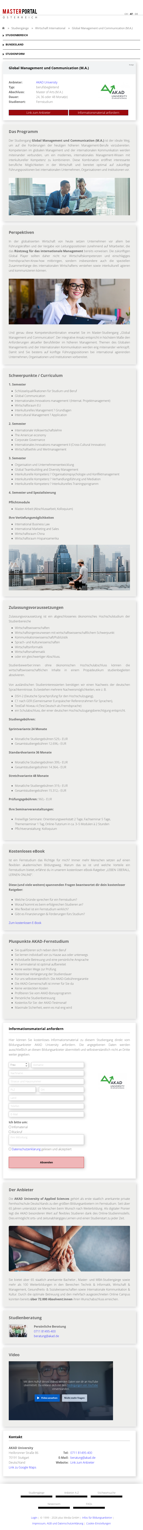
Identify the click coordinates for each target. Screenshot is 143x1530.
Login (34, 1517)
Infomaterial (20, 1127)
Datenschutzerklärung (26, 1149)
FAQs (89, 1504)
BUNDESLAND (14, 44)
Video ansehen (49, 1397)
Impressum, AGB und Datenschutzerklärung (57, 1523)
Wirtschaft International (50, 28)
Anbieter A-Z (71, 1492)
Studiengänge (20, 28)
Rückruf (17, 1132)
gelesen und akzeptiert (42, 1149)
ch (126, 14)
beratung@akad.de (46, 1336)
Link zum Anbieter (38, 113)
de (136, 14)
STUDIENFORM (15, 54)
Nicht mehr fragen (74, 1397)
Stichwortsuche (107, 1492)
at (131, 14)
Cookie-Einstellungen (98, 1523)
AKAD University (46, 82)
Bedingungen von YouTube (82, 1385)
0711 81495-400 (45, 1331)
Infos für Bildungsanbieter (97, 1517)
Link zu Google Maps (22, 1467)
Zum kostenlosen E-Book (25, 923)
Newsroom (54, 1504)
